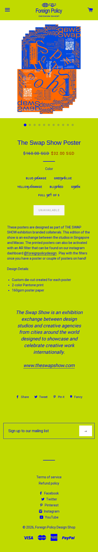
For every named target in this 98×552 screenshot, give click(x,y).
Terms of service (49, 477)
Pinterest (51, 505)
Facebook (51, 493)
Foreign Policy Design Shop (55, 527)
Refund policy (49, 483)
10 (68, 125)
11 (72, 125)
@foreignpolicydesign (40, 253)
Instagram (51, 511)
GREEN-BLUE (63, 178)
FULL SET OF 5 (49, 195)
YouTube (51, 517)
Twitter (51, 499)
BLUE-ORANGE (36, 178)
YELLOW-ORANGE (29, 187)
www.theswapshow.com (49, 365)
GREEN (76, 187)
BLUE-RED (57, 187)
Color (49, 169)
